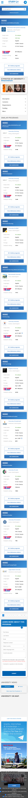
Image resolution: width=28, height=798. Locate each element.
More (4, 111)
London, (10, 371)
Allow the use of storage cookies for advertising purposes (14, 789)
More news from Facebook (13, 691)
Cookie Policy (4, 781)
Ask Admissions (14, 165)
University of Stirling (13, 131)
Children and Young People (9, 565)
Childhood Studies (7, 465)
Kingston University (13, 368)
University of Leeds (13, 470)
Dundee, (10, 323)
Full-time (17, 38)
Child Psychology (6, 364)
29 (24, 615)
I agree (14, 785)
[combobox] (14, 646)
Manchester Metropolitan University (16, 27)
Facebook (7, 686)
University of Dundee (13, 321)
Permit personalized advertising (14, 794)
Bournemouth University (14, 274)
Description (5, 99)
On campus (18, 35)
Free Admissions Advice (14, 69)
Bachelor (4, 20)
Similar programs (15, 65)
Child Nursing (5, 316)
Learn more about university (14, 718)
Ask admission (14, 73)
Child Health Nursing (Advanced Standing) (13, 269)
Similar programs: (10, 118)
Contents (5, 102)
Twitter (21, 686)
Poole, (10, 276)
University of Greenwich (14, 520)
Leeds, (10, 472)
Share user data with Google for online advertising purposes (14, 792)
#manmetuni (7, 80)
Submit (14, 673)
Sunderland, (11, 423)
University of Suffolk (13, 228)
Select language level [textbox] (8, 649)
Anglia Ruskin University (14, 569)
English (17, 40)
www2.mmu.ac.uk (11, 31)
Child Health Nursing (7, 223)
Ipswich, (10, 230)
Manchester (9, 30)
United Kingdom (16, 30)
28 (21, 615)
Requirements (6, 105)
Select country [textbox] (7, 646)
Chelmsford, (11, 572)
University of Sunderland (14, 421)
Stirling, (10, 133)
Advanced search (14, 12)
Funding (4, 108)
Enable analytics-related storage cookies (14, 796)
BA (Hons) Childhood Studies (9, 416)
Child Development (7, 173)
